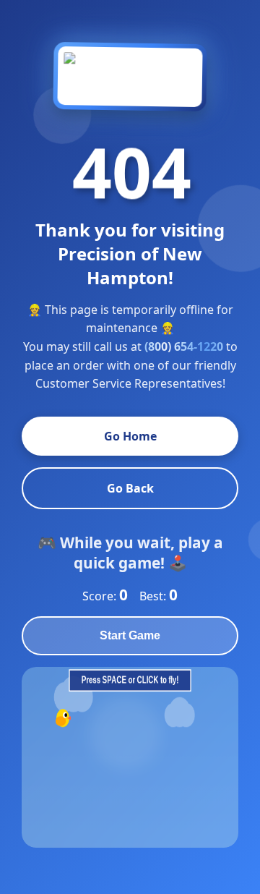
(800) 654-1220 (183, 346)
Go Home (130, 436)
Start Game (130, 635)
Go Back (130, 488)
